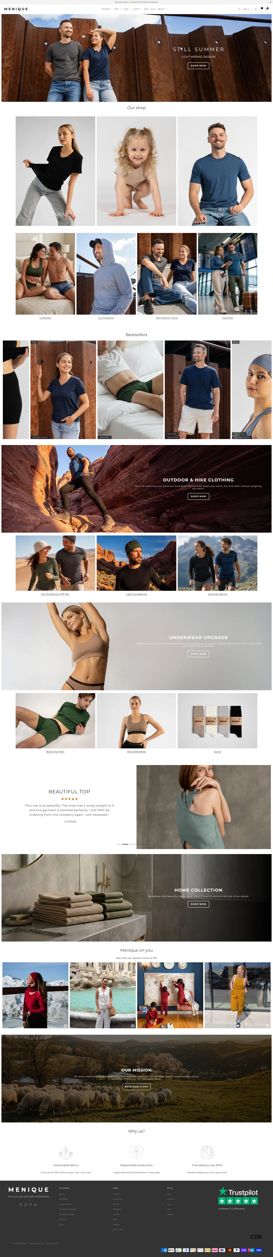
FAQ (115, 1219)
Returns (116, 1214)
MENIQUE (22, 1243)
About (62, 1194)
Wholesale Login (67, 1214)
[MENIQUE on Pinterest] (31, 1205)
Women (170, 1199)
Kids (169, 1209)
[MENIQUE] (16, 9)
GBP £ (246, 9)
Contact (116, 1194)
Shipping (117, 1209)
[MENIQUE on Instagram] (26, 1205)
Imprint (116, 1224)
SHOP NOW (198, 65)
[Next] (264, 807)
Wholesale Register (68, 1209)
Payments (117, 1199)
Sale (169, 1194)
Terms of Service (36, 1243)
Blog (61, 1224)
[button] (107, 8)
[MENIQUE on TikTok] (36, 1205)
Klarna (116, 1204)
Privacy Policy (52, 1243)
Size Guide (118, 1229)
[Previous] (8, 807)
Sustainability (65, 1204)
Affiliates (63, 1219)
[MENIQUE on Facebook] (21, 1205)
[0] (260, 9)
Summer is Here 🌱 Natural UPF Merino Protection (136, 2)
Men (169, 1204)
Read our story (137, 1086)
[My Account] (256, 9)
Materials (63, 1199)
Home (170, 1214)
